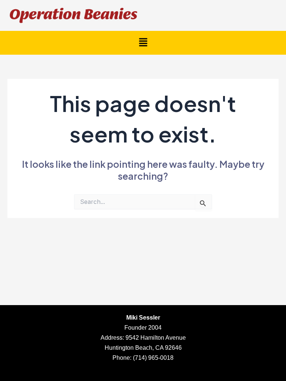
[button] (143, 43)
